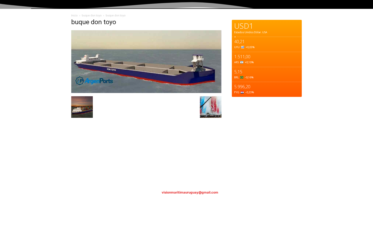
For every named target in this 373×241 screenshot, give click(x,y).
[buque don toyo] (146, 92)
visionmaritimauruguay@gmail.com (190, 192)
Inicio (74, 15)
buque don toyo (92, 15)
